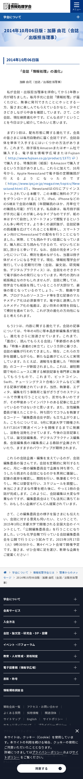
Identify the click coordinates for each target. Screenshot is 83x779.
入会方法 (9, 622)
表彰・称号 (10, 679)
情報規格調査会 (13, 690)
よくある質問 (12, 713)
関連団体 (50, 713)
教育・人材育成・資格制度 (20, 656)
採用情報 (33, 713)
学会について (12, 599)
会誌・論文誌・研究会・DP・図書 (25, 633)
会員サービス (12, 610)
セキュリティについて (17, 725)
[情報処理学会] (5, 572)
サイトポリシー (53, 719)
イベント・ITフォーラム (19, 645)
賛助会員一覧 (12, 707)
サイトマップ (12, 719)
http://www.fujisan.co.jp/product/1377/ (39, 158)
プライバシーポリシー (52, 725)
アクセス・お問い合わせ (43, 707)
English (32, 719)
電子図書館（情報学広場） (20, 667)
